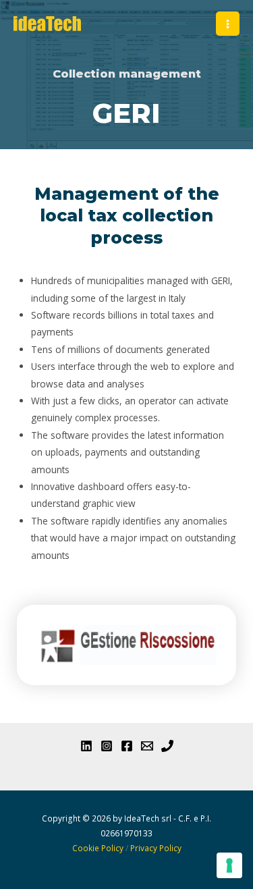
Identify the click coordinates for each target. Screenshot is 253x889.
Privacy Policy (155, 847)
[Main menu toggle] (228, 23)
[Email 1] (147, 746)
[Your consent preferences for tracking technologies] (229, 865)
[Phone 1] (167, 746)
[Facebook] (127, 746)
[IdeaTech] (47, 23)
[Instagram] (107, 746)
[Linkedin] (86, 746)
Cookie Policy (97, 847)
